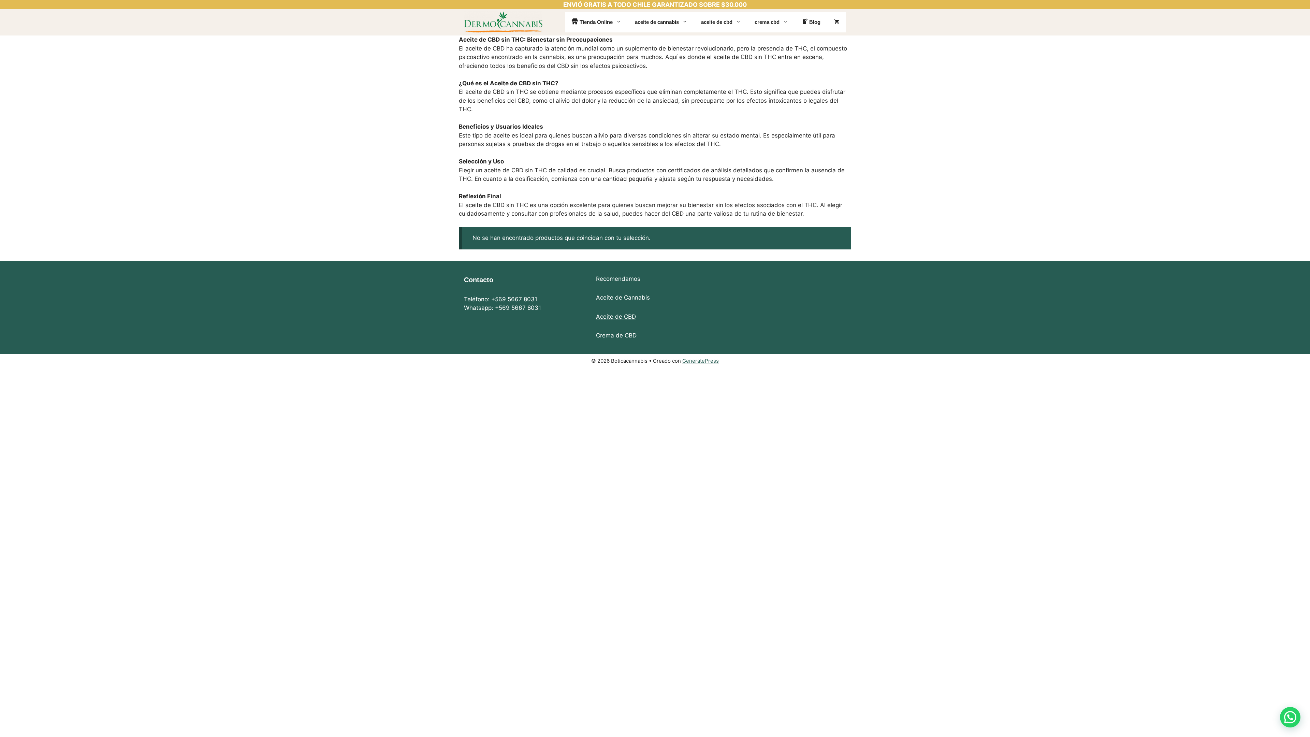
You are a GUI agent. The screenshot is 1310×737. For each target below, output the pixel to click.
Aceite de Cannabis (623, 297)
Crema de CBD (616, 335)
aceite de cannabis (657, 22)
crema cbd (767, 22)
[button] (1290, 717)
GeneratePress (700, 361)
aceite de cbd (716, 22)
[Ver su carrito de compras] (836, 22)
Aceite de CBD (616, 316)
